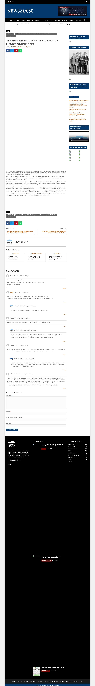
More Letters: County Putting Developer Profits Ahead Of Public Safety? (78, 105)
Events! (71, 20)
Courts (43, 450)
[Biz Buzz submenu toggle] (51, 20)
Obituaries (30, 20)
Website (8, 424)
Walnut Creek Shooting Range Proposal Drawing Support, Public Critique (77, 119)
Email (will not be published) (14, 418)
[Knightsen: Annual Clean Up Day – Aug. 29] (36, 672)
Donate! (64, 20)
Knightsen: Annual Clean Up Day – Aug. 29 (52, 669)
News (10, 20)
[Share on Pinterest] (16, 50)
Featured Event (45, 671)
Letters (23, 20)
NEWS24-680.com (29, 33)
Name (8, 413)
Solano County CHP (52, 33)
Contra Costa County (19, 33)
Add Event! (78, 20)
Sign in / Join (11, 2)
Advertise (57, 20)
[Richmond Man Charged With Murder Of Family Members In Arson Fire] (36, 500)
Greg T (12, 294)
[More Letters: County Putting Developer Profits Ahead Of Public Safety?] (36, 612)
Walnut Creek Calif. (11, 36)
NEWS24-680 (15, 46)
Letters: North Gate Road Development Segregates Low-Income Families (77, 114)
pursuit (44, 33)
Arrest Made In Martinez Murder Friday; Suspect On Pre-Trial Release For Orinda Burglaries (56, 258)
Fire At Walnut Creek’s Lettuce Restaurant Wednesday (14, 258)
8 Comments (22, 46)
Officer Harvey (38, 33)
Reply (64, 289)
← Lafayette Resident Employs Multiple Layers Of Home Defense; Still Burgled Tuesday (20, 232)
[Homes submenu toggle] (42, 20)
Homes (37, 20)
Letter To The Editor (46, 561)
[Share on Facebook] (8, 50)
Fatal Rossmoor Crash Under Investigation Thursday (35, 258)
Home (9, 24)
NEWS (22, 24)
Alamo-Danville (10, 33)
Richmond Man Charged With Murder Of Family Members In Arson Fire (79, 101)
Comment (9, 396)
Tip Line (16, 20)
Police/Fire (27, 24)
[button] (85, 20)
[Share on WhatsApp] (20, 50)
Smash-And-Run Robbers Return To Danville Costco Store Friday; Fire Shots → (54, 232)
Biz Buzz (47, 20)
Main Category (15, 24)
